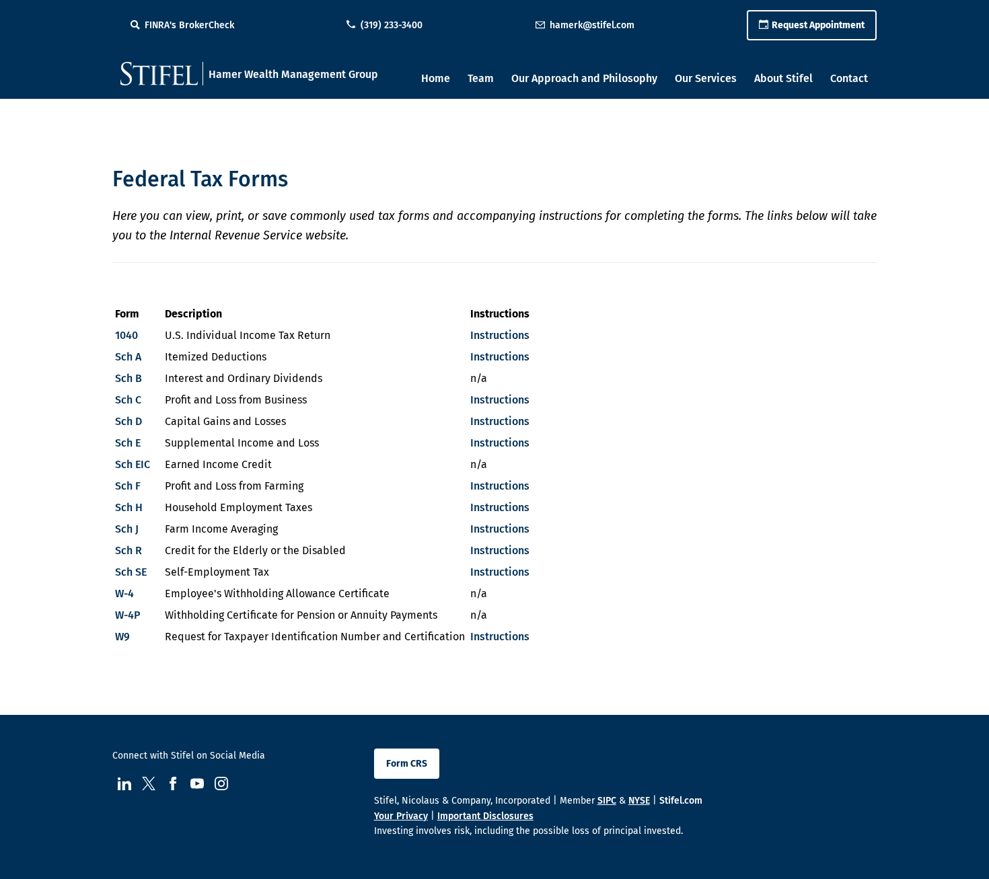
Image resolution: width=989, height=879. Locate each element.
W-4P (127, 615)
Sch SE (131, 572)
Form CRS (406, 763)
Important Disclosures (485, 816)
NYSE (639, 800)
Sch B (128, 378)
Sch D (128, 421)
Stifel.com (680, 800)
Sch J (127, 529)
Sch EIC (132, 464)
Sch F (128, 486)
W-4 (124, 593)
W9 (122, 636)
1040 (126, 335)
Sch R (128, 550)
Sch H (129, 507)
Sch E (128, 442)
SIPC (606, 800)
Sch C (128, 399)
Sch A (128, 356)
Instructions (499, 335)
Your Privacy (401, 816)
